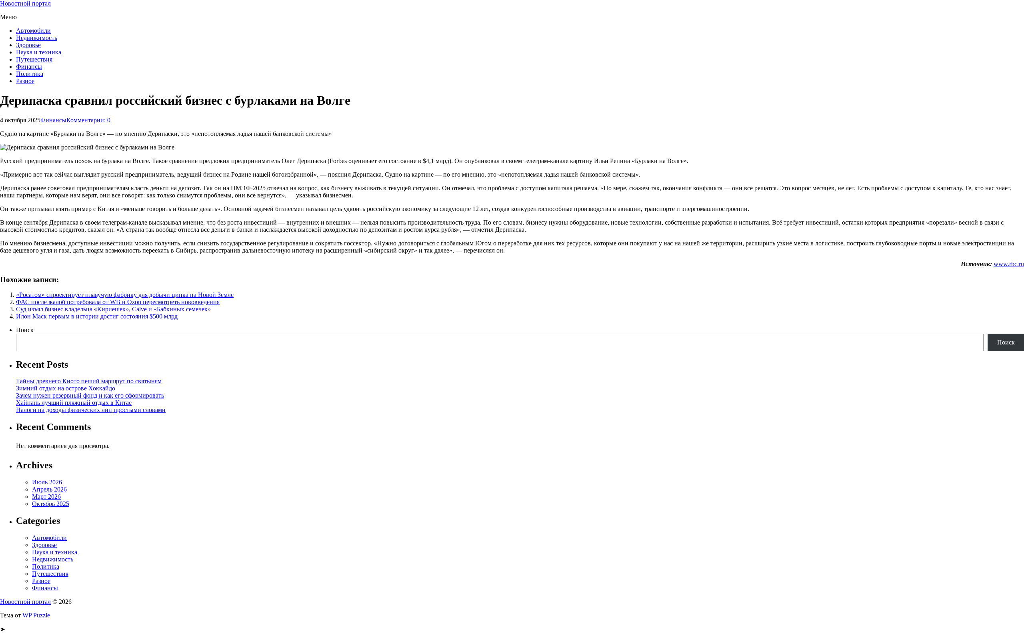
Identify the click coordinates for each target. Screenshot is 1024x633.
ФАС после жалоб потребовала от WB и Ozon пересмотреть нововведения (118, 302)
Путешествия (34, 59)
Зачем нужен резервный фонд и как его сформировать (90, 395)
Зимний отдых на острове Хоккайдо (65, 388)
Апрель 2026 (49, 489)
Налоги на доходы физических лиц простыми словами (91, 409)
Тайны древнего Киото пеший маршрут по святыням (89, 381)
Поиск (25, 329)
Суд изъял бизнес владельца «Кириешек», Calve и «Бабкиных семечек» (113, 309)
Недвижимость (36, 37)
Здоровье (28, 45)
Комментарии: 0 (88, 120)
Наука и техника (38, 52)
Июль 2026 (47, 482)
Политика (29, 73)
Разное (25, 81)
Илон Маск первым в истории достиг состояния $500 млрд (97, 316)
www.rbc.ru (1009, 264)
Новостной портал (25, 3)
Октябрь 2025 (50, 503)
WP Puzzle (36, 615)
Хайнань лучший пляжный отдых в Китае (74, 402)
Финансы (29, 66)
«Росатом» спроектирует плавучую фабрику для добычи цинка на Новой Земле (125, 294)
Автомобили (33, 30)
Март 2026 (46, 496)
